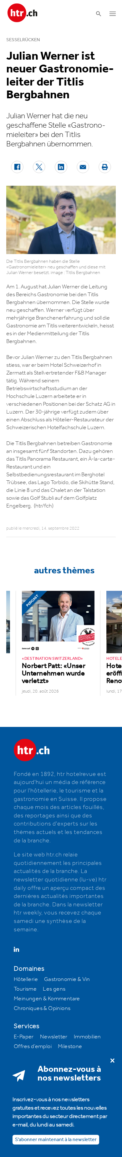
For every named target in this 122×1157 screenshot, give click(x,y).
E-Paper (24, 1036)
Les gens (54, 989)
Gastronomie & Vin (67, 979)
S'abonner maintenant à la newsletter (56, 1140)
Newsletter (54, 1036)
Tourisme (25, 989)
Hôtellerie (26, 979)
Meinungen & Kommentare (47, 998)
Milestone (70, 1046)
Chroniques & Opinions (42, 1008)
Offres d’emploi (33, 1046)
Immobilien (87, 1036)
